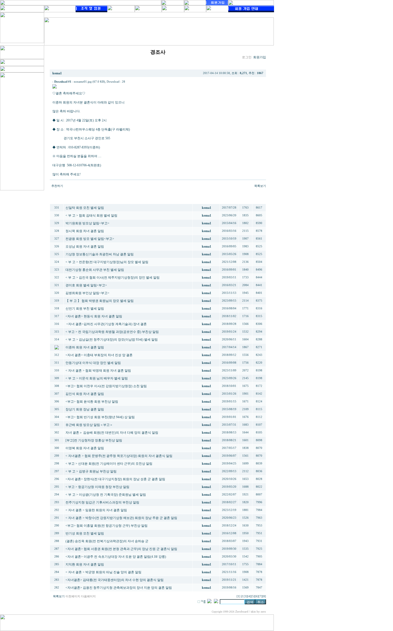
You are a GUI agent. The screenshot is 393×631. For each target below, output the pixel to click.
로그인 (247, 57)
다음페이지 (88, 596)
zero (263, 611)
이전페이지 (73, 596)
